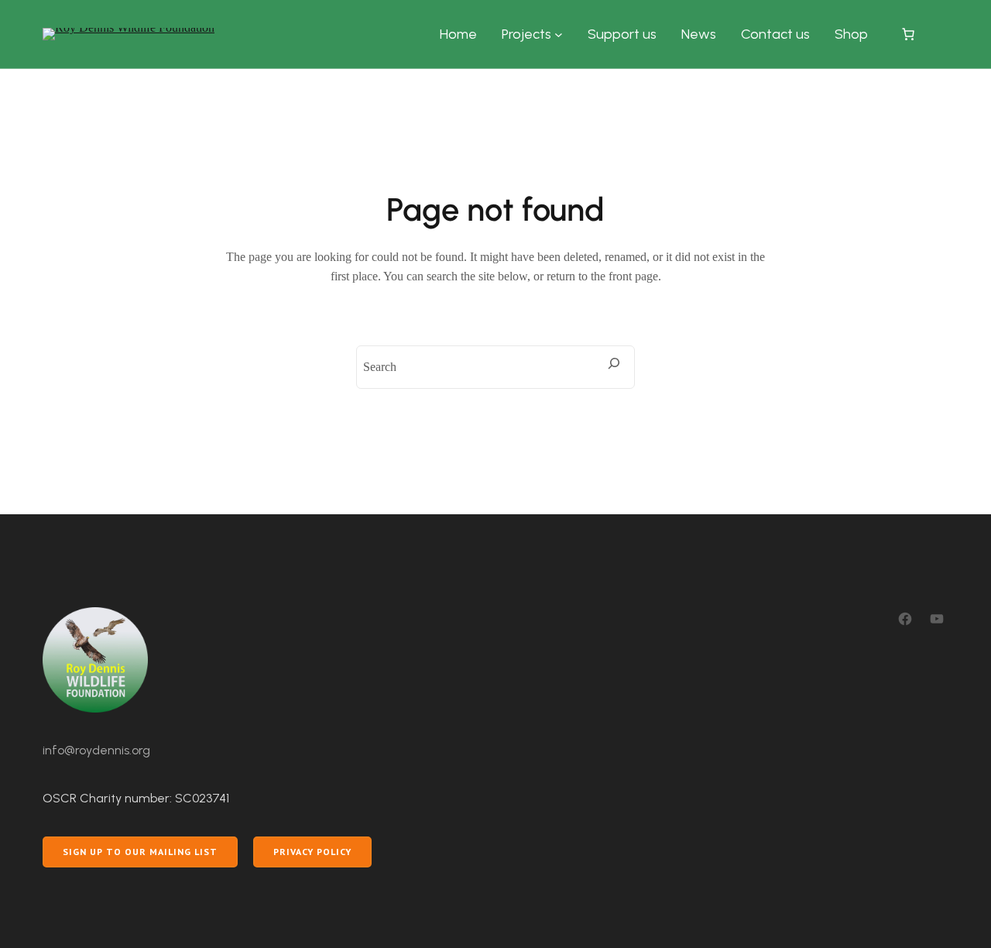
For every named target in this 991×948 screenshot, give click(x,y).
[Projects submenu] (558, 34)
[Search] (614, 363)
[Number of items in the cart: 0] (908, 34)
